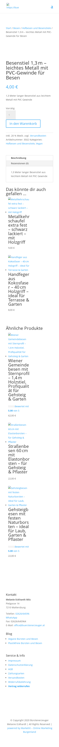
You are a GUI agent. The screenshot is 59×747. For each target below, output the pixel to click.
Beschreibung (18, 157)
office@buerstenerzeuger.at (29, 625)
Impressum (14, 660)
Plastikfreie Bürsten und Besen (25, 643)
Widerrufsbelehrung (19, 681)
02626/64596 (22, 613)
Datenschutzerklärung (20, 664)
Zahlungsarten (16, 673)
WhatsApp (11, 617)
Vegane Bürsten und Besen (23, 638)
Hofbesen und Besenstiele (36, 28)
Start (8, 28)
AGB (10, 669)
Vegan (39, 143)
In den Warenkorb (23, 123)
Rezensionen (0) (20, 163)
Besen (16, 28)
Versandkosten (38, 135)
